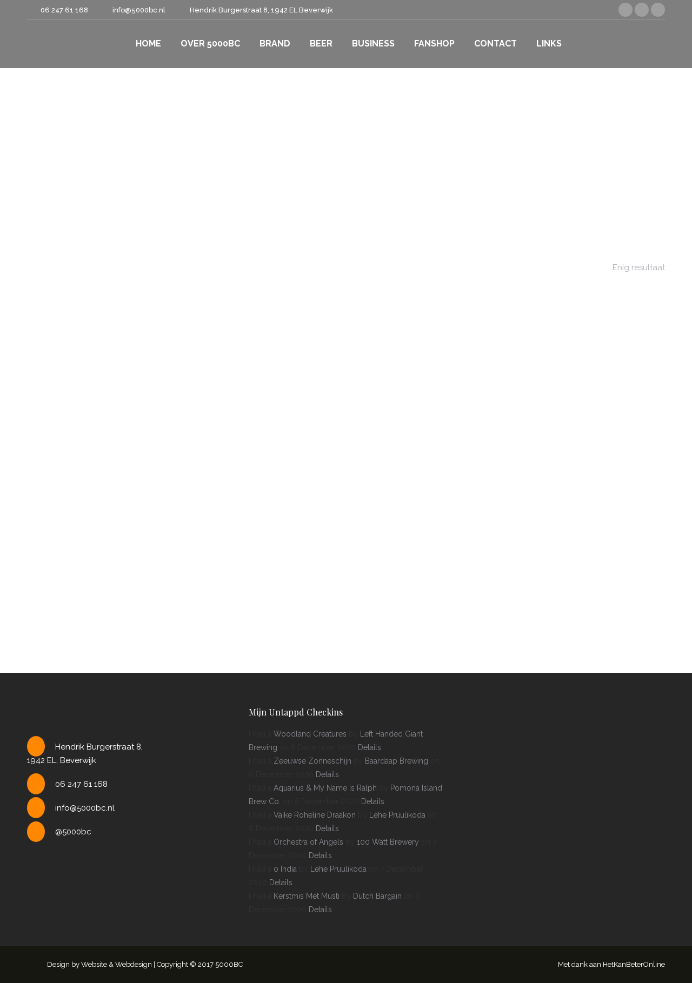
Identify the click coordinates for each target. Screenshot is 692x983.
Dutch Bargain (377, 896)
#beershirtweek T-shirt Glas (346, 471)
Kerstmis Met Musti (307, 896)
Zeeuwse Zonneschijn (312, 761)
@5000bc (73, 832)
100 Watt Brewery (388, 842)
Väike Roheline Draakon (315, 815)
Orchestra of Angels (308, 842)
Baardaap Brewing (396, 761)
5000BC (229, 964)
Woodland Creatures (310, 734)
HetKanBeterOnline (634, 964)
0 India (285, 869)
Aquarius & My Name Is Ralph (325, 788)
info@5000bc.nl (85, 808)
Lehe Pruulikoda (397, 815)
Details (369, 747)
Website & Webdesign (116, 964)
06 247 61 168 (64, 10)
